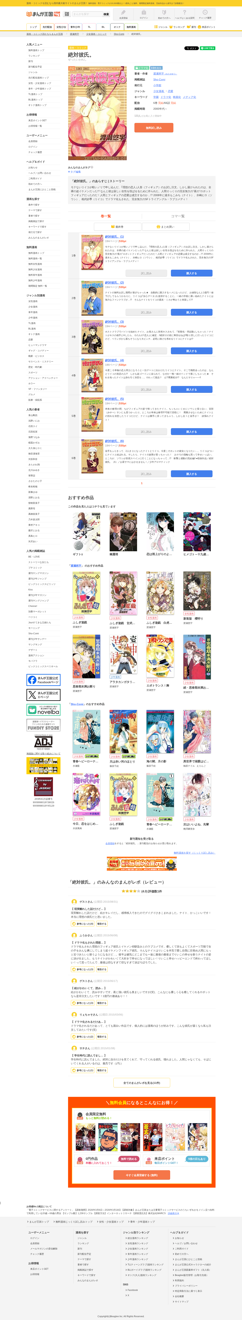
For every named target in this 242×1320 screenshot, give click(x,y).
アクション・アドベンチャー (43, 378)
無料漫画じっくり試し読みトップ (74, 1221)
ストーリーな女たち (38, 562)
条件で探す (34, 204)
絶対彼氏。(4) (114, 360)
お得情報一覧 (35, 126)
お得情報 (34, 1274)
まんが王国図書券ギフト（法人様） (193, 1270)
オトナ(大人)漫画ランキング (142, 1275)
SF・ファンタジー (37, 389)
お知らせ (32, 167)
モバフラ (32, 661)
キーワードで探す (37, 226)
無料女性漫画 (35, 264)
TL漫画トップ (35, 94)
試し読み (146, 273)
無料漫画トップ (36, 50)
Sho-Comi (33, 633)
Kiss (30, 589)
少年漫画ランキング (138, 1259)
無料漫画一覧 (35, 258)
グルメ (31, 394)
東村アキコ (34, 525)
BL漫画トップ (35, 99)
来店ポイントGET (37, 120)
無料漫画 (131, 27)
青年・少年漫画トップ (39, 88)
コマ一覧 (178, 216)
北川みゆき (34, 470)
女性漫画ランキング (138, 1243)
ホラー (31, 383)
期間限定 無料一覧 (37, 286)
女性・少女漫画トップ (39, 83)
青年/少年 (75, 27)
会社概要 (179, 1296)
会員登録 (32, 141)
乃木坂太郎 (34, 519)
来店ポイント (209, 27)
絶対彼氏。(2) (114, 282)
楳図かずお (34, 442)
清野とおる (34, 497)
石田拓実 (32, 431)
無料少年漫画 (35, 280)
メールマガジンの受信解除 (43, 1248)
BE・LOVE (34, 556)
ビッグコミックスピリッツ (42, 584)
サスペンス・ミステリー (40, 361)
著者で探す (34, 215)
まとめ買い (167, 226)
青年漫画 (32, 312)
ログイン (32, 146)
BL (103, 27)
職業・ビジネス (36, 356)
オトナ (117, 27)
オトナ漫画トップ (37, 105)
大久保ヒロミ (35, 448)
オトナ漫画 (34, 334)
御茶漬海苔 (34, 453)
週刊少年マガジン (37, 595)
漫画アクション (36, 655)
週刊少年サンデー (37, 639)
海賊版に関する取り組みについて (43, 753)
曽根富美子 (34, 503)
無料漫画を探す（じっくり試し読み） (195, 852)
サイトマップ (181, 1301)
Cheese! (32, 606)
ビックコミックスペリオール (43, 666)
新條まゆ (32, 492)
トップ (33, 27)
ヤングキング (35, 644)
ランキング (179, 27)
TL (89, 27)
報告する (101, 923)
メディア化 (189, 97)
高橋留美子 (34, 514)
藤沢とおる (34, 530)
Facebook (133, 1290)
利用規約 (179, 1280)
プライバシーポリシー (186, 1285)
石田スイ (32, 426)
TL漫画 (32, 323)
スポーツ (32, 372)
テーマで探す (35, 210)
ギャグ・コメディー (38, 350)
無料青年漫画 (35, 275)
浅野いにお (34, 420)
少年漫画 (32, 317)
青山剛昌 (32, 415)
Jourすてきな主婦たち (39, 622)
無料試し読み (154, 127)
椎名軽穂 (32, 486)
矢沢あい (32, 541)
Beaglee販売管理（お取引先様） (192, 1275)
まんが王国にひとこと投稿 (42, 189)
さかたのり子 (35, 481)
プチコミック (35, 567)
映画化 (177, 97)
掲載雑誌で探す (36, 221)
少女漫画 (32, 306)
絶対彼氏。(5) (114, 399)
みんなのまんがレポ (38, 237)
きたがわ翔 (34, 464)
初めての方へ (35, 184)
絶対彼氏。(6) (114, 441)
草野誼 (31, 475)
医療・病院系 (35, 400)
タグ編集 (75, 171)
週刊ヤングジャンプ (38, 600)
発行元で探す (35, 232)
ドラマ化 (166, 97)
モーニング (34, 628)
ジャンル (163, 27)
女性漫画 (32, 301)
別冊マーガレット (37, 611)
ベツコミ (32, 617)
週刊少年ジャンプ (37, 578)
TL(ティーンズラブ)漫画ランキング (146, 1264)
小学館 (157, 85)
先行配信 (47, 27)
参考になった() (85, 923)
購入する (191, 273)
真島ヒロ (32, 536)
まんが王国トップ (39, 1221)
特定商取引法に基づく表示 (188, 1291)
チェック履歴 (35, 152)
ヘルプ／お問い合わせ (39, 173)
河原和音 (32, 459)
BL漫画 (32, 328)
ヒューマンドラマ (37, 345)
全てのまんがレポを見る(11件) (141, 1082)
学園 (156, 97)
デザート (32, 650)
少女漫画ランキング (138, 1248)
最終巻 (119, 226)
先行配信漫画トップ (38, 77)
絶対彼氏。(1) (114, 236)
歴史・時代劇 (35, 367)
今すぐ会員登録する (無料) (142, 1175)
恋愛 (30, 339)
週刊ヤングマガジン (38, 573)
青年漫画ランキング (138, 1254)
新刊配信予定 (35, 66)
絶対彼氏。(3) (114, 321)
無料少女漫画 (35, 269)
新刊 (194, 27)
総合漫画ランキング (138, 1238)
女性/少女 (61, 27)
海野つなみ (34, 437)
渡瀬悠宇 (165, 73)
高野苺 (31, 508)
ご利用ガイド (35, 178)
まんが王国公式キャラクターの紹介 (193, 1264)
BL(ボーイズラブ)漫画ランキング (144, 1270)
